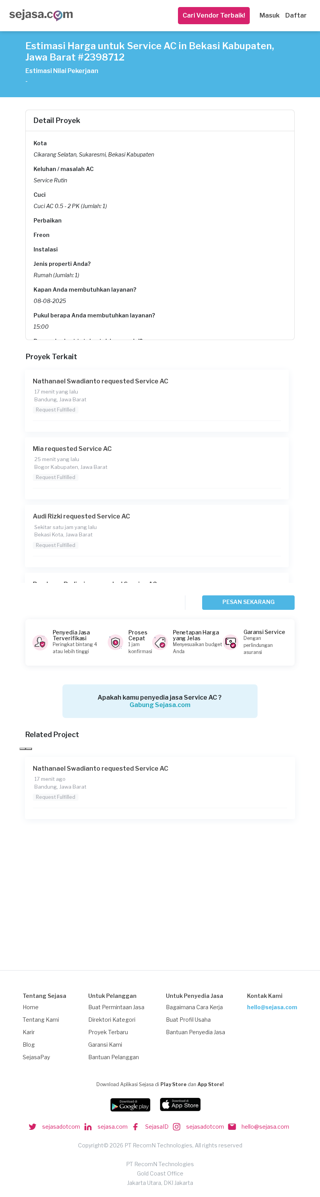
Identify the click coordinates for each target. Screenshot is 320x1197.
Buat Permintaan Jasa (116, 1007)
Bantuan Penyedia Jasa (195, 1032)
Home (31, 1007)
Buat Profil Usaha (188, 1019)
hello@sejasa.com (272, 1007)
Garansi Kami (105, 1044)
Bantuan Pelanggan (113, 1057)
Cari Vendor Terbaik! (214, 15)
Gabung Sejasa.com (160, 705)
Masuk (269, 15)
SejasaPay (36, 1057)
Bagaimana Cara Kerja (194, 1007)
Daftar (296, 15)
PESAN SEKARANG (248, 601)
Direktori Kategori (111, 1019)
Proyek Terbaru (108, 1032)
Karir (29, 1032)
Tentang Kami (41, 1019)
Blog (29, 1044)
